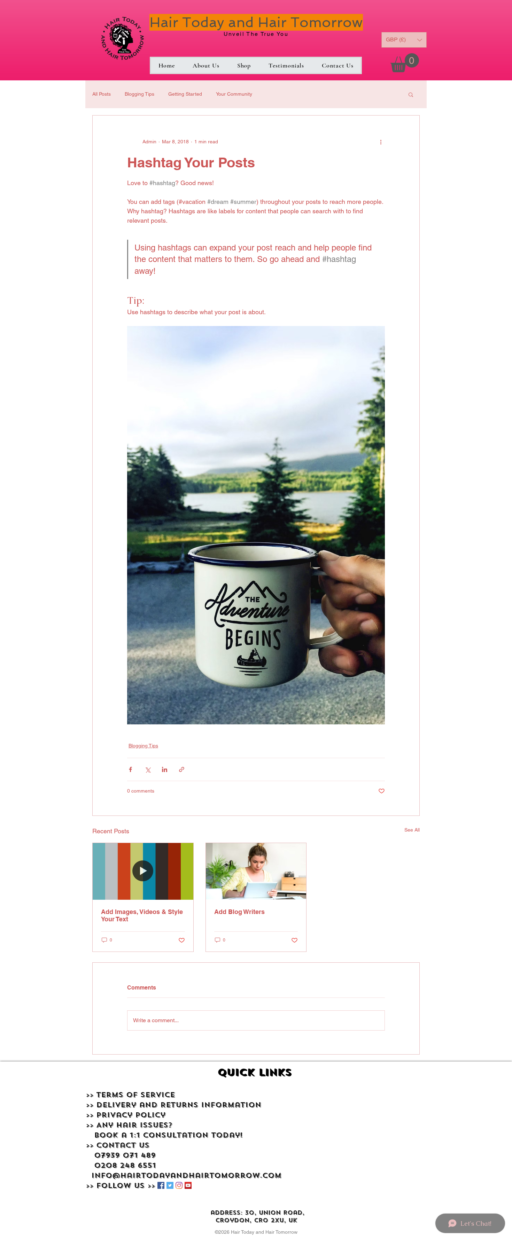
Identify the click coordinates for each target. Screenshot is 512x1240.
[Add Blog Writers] (256, 871)
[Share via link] (181, 769)
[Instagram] (179, 1185)
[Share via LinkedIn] (164, 769)
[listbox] (404, 40)
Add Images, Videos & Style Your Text (142, 915)
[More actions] (381, 142)
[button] (404, 62)
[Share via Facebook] (130, 769)
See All (412, 830)
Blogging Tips (139, 94)
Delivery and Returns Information (178, 1105)
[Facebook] (160, 1185)
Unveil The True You (256, 34)
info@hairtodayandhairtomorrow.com (186, 1175)
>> (91, 1105)
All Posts (101, 94)
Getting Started (185, 94)
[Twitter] (169, 1185)
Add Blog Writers (239, 911)
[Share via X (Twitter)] (147, 769)
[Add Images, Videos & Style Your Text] (143, 871)
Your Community (234, 94)
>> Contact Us (117, 1145)
